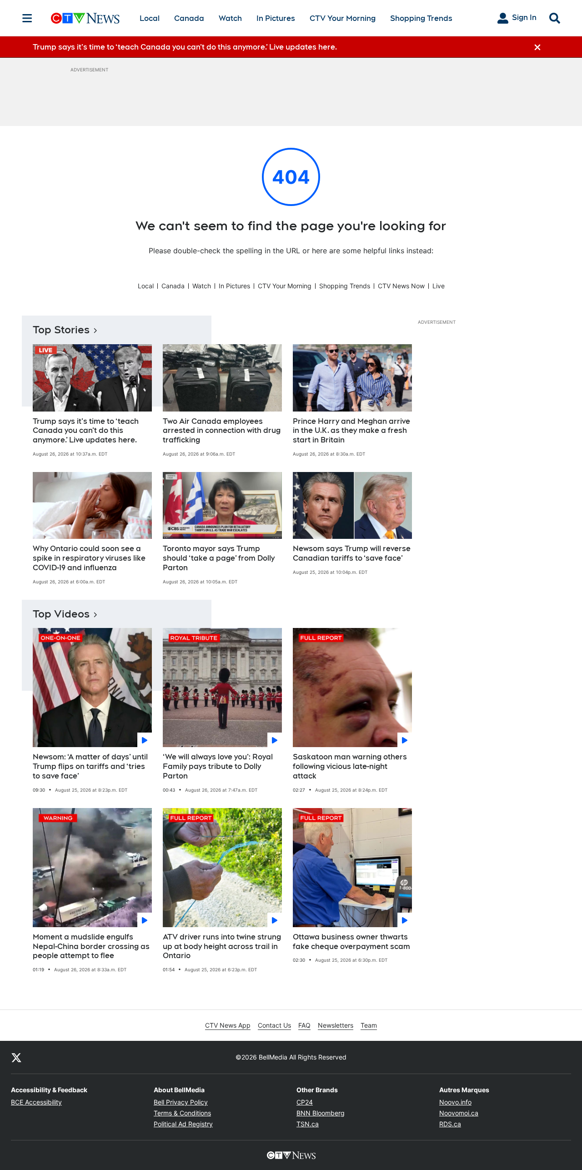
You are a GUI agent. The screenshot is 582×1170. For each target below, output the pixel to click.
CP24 (304, 1102)
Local (150, 18)
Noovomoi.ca (458, 1113)
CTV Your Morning (343, 18)
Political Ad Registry (183, 1124)
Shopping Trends (421, 18)
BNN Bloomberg (320, 1113)
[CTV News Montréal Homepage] (85, 18)
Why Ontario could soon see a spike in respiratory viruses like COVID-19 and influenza (89, 558)
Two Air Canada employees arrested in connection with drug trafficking (222, 431)
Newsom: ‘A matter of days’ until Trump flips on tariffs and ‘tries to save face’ (90, 766)
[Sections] (27, 18)
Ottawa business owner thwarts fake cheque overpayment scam (351, 942)
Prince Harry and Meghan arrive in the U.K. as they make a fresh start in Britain (351, 431)
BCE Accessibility (36, 1102)
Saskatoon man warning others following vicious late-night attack (350, 766)
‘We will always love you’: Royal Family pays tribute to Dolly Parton (218, 766)
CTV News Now (401, 286)
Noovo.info (455, 1102)
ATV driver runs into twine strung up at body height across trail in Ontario (222, 946)
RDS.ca (450, 1124)
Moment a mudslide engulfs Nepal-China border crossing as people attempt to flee (91, 946)
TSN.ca (307, 1124)
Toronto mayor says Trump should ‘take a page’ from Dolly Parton (219, 558)
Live (438, 286)
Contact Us (274, 1025)
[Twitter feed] (16, 1057)
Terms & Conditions (182, 1113)
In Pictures (275, 18)
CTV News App (228, 1025)
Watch (230, 18)
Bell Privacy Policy (181, 1102)
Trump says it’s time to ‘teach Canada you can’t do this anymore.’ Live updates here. (86, 431)
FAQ (304, 1025)
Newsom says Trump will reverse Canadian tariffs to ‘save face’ (352, 553)
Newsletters (335, 1025)
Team (369, 1025)
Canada (189, 18)
